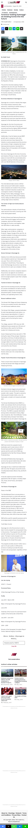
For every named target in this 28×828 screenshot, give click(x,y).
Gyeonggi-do (20, 636)
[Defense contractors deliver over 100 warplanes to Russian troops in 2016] (7, 673)
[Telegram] (14, 28)
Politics (4, 10)
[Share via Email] (21, 28)
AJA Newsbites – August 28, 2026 (12, 6)
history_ (14, 638)
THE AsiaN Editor (6, 22)
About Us (4, 813)
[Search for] (26, 3)
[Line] (17, 28)
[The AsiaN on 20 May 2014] (21, 691)
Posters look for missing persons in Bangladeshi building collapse (21, 680)
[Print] (2, 32)
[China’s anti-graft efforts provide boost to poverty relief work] (7, 691)
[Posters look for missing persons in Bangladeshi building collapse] (21, 673)
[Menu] (2, 3)
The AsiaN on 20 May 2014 (20, 696)
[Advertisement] (14, 723)
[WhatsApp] (10, 28)
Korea (6, 636)
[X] (6, 28)
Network (18, 813)
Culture (21, 10)
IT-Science (5, 12)
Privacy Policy (16, 815)
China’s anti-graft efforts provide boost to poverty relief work (6, 698)
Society (16, 10)
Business (9, 10)
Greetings (11, 813)
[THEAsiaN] (14, 2)
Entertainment (13, 12)
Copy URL (14, 646)
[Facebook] (2, 28)
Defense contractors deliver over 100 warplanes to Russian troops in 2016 (7, 681)
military (12, 636)
